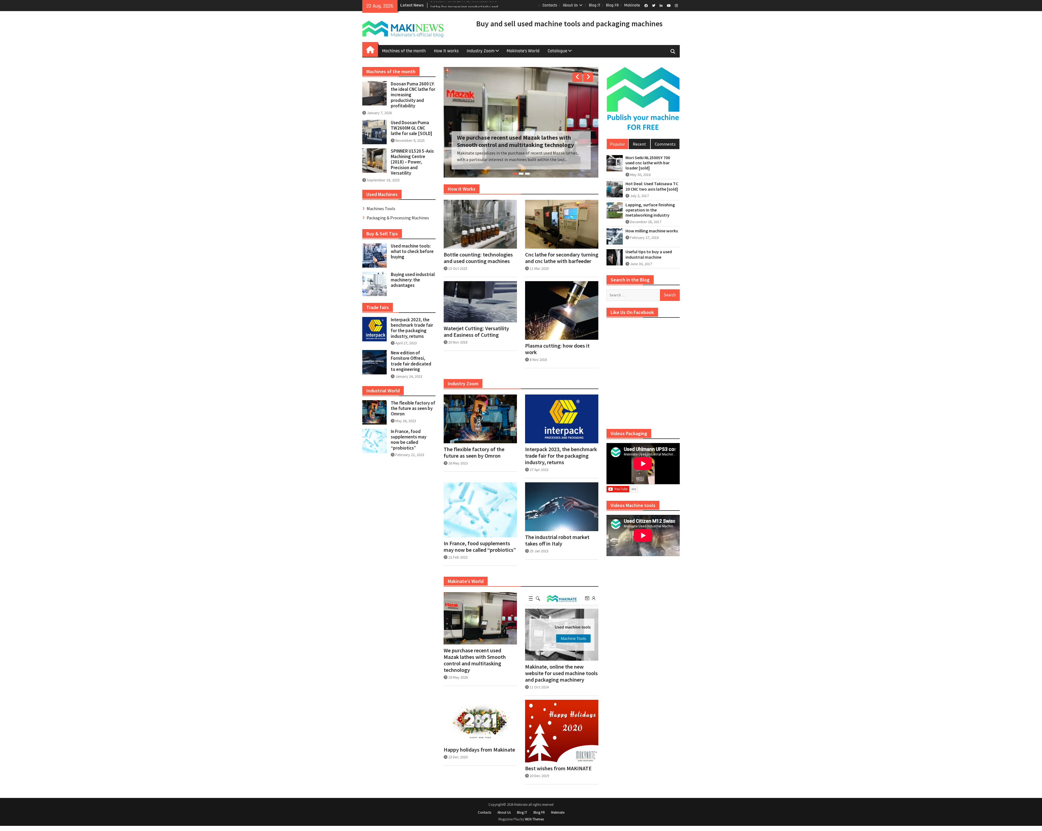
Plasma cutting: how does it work (557, 354)
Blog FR (612, 5)
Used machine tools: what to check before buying (412, 251)
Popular (617, 144)
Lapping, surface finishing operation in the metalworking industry (650, 210)
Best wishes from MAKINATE (558, 773)
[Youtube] (668, 5)
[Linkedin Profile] (661, 5)
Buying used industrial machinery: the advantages (413, 279)
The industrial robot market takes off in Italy (557, 545)
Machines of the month (404, 51)
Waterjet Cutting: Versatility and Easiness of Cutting (476, 336)
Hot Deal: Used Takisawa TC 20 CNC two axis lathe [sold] (651, 186)
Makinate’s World (523, 51)
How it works (446, 51)
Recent (639, 144)
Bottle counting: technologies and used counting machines (478, 262)
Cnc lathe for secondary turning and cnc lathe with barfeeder (561, 262)
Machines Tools (381, 208)
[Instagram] (676, 5)
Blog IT (595, 5)
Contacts (549, 5)
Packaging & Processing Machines (398, 217)
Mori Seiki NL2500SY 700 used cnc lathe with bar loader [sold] (647, 163)
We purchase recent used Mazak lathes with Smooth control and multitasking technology (475, 665)
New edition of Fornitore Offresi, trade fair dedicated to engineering (411, 361)
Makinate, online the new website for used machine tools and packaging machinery (561, 678)
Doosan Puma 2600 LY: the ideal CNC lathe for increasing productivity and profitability (516, 139)
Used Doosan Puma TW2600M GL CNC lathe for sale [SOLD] (411, 128)
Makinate (632, 5)
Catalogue (557, 51)
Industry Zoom (480, 51)
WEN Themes (534, 824)
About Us (570, 5)
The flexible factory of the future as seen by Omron (474, 457)
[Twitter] (653, 5)
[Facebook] (646, 5)
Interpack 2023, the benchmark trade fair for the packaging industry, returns (561, 461)
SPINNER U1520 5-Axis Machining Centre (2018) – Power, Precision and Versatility (412, 162)
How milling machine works (651, 230)
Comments (665, 144)
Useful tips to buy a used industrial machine (648, 254)
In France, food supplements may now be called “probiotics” (480, 551)
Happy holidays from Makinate (479, 755)
